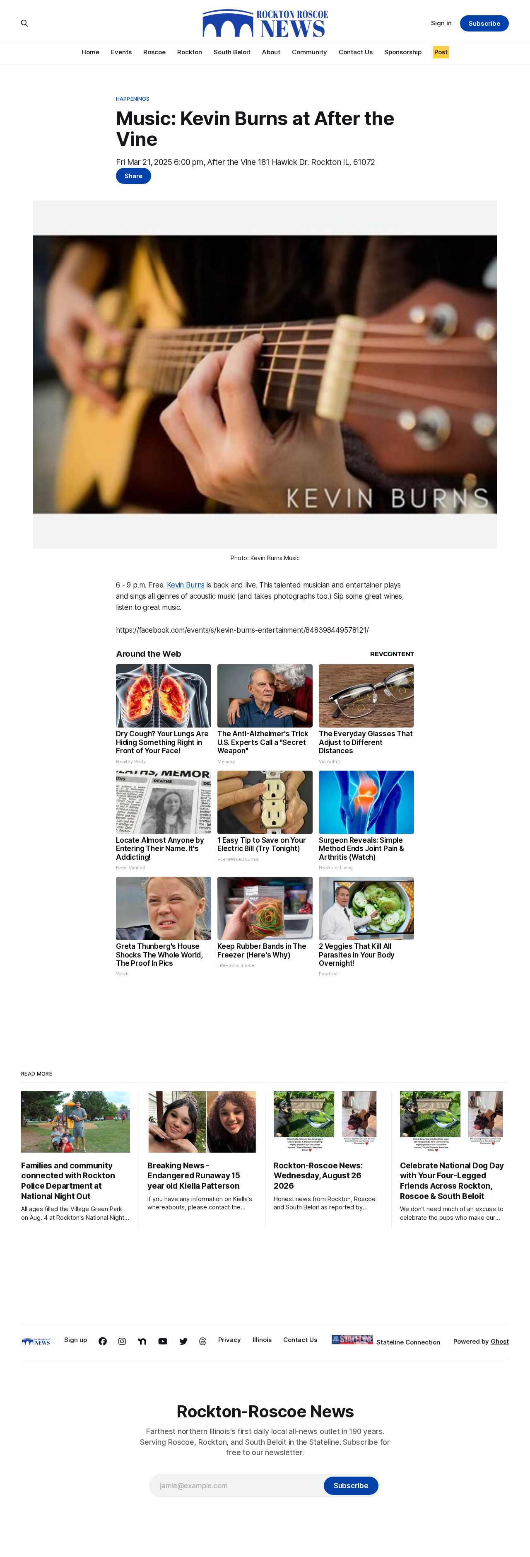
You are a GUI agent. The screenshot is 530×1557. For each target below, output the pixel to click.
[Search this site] (24, 23)
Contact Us (356, 52)
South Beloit (232, 52)
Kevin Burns (186, 585)
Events (121, 52)
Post (441, 52)
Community (309, 52)
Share (133, 176)
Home (90, 52)
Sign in (441, 23)
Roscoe (154, 52)
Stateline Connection (408, 1342)
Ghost (500, 1341)
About (271, 52)
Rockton (189, 52)
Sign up (75, 1340)
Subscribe (484, 23)
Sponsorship (403, 52)
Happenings (132, 98)
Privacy (229, 1340)
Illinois (262, 1340)
